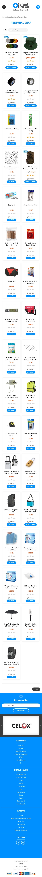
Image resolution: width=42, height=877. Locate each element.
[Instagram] (23, 843)
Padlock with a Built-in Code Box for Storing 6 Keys (11, 474)
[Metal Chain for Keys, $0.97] (31, 196)
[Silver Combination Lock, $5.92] (31, 424)
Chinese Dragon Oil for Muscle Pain (30, 282)
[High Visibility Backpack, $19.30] (31, 386)
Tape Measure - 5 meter (11, 435)
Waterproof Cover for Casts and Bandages (11, 587)
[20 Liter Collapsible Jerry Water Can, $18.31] (31, 577)
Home (21, 816)
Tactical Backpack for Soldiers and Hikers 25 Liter (30, 169)
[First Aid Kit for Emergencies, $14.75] (31, 310)
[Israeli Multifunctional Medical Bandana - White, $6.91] (11, 158)
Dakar (21, 795)
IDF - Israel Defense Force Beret (11, 54)
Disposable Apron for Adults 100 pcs (11, 549)
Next (40, 725)
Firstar (21, 780)
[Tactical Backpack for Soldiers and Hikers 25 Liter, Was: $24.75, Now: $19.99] (31, 158)
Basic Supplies (21, 751)
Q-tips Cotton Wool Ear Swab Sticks (11, 244)
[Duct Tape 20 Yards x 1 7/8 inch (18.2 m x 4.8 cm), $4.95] (31, 81)
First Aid (21, 745)
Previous (1, 725)
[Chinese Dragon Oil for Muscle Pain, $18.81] (31, 272)
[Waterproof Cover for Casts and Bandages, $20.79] (11, 577)
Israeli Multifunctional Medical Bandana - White (11, 169)
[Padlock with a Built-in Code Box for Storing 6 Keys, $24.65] (11, 462)
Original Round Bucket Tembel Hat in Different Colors (30, 55)
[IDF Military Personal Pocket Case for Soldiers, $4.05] (11, 310)
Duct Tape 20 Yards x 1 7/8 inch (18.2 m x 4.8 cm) (30, 93)
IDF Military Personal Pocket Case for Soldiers (11, 321)
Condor (21, 783)
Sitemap (21, 864)
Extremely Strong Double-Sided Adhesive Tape (30, 245)
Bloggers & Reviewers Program (21, 818)
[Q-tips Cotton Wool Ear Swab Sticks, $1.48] (11, 234)
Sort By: (5, 30)
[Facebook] (18, 843)
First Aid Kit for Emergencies (30, 320)
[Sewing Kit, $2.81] (11, 196)
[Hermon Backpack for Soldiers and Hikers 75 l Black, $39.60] (11, 653)
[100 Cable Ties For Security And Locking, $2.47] (31, 348)
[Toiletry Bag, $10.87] (11, 272)
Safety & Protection (21, 754)
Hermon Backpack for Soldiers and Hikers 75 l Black (11, 664)
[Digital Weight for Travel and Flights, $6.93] (31, 615)
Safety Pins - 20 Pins (11, 129)
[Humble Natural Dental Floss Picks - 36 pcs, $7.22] (11, 348)
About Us (21, 821)
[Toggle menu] (4, 7)
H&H (21, 789)
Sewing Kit (11, 205)
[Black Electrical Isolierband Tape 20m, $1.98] (11, 81)
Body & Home (21, 760)
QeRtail (27, 869)
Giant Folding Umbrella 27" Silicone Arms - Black (11, 626)
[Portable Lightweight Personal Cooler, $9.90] (31, 500)
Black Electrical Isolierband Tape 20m (11, 92)
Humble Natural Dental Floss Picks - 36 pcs (11, 358)
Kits (21, 763)
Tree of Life (21, 786)
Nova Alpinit (21, 801)
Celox (21, 798)
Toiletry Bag (11, 281)
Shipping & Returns (21, 830)
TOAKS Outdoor (21, 778)
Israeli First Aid (21, 775)
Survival (21, 748)
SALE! (21, 757)
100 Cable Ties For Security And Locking (30, 358)
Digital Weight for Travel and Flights (30, 625)
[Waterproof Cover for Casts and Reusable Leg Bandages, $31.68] (31, 538)
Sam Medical (21, 792)
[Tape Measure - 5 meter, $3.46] (11, 424)
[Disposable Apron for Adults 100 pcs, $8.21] (11, 538)
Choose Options (11, 67)
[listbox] (18, 30)
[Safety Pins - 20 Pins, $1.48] (11, 120)
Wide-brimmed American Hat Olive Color (11, 398)
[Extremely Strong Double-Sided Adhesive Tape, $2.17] (31, 234)
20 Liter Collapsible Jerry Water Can (30, 587)
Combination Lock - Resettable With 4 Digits (30, 474)
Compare (12, 64)
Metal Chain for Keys (30, 205)
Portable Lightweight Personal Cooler (30, 511)
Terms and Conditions (21, 866)
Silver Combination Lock (30, 435)
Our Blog (21, 827)
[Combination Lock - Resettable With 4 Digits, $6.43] (31, 462)
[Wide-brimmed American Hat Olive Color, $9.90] (11, 386)
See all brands (21, 804)
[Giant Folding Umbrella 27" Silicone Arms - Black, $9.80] (11, 615)
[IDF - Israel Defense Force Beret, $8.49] (11, 43)
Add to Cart (11, 105)
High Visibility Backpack (30, 397)
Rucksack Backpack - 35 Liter (11, 511)
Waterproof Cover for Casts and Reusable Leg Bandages (31, 550)
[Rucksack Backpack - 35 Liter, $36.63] (11, 500)
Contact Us (21, 824)
